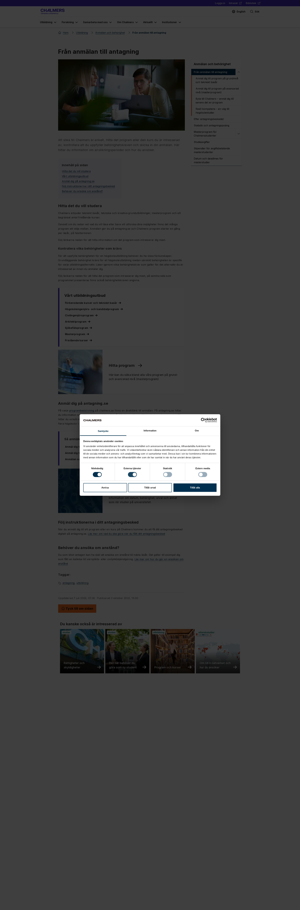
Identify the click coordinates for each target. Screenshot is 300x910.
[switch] (132, 474)
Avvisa (105, 487)
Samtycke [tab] (103, 431)
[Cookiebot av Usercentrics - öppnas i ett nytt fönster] (203, 420)
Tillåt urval (150, 487)
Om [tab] (197, 430)
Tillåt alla (195, 487)
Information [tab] (150, 430)
